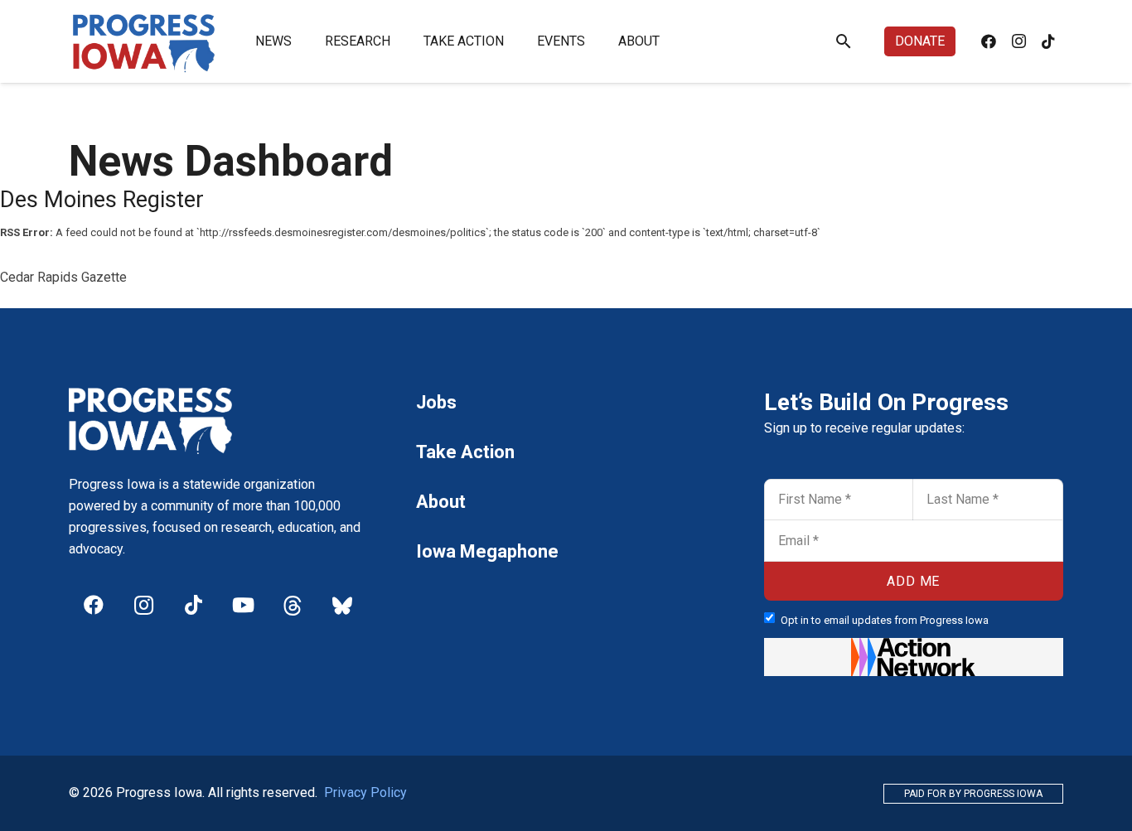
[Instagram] (1018, 41)
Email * (792, 525)
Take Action (465, 452)
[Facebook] (989, 41)
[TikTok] (1048, 41)
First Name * (806, 484)
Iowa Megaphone (487, 551)
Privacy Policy (365, 792)
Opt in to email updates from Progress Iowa (885, 620)
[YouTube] (243, 605)
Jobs (436, 402)
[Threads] (292, 605)
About (441, 501)
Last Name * (954, 484)
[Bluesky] (342, 605)
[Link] (144, 41)
